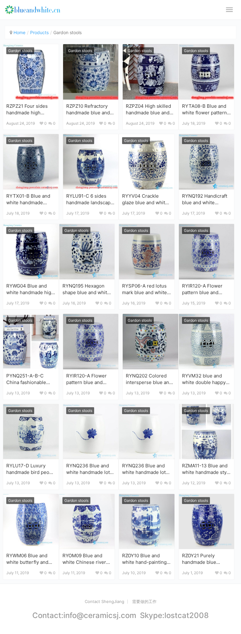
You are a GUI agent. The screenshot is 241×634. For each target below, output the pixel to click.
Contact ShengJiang (104, 601)
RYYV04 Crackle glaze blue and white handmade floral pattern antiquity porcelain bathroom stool (145, 199)
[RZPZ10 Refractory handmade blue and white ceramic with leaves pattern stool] (91, 72)
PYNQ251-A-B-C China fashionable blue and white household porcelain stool (29, 379)
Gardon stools (20, 50)
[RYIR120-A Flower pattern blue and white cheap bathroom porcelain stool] (206, 251)
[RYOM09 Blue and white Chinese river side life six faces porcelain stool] (87, 521)
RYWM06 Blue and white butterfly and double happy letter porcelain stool (28, 559)
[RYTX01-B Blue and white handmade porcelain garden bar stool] (31, 162)
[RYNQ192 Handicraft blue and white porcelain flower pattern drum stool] (206, 162)
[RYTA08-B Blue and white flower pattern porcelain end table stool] (206, 72)
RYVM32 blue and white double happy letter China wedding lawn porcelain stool (205, 379)
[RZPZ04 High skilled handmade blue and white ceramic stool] (150, 72)
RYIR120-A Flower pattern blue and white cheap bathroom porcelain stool (203, 289)
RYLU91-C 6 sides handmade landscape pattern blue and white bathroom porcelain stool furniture (89, 199)
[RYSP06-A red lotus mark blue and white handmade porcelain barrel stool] (146, 251)
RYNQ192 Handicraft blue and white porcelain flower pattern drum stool (204, 199)
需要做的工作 (144, 601)
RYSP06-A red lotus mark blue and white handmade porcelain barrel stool (144, 289)
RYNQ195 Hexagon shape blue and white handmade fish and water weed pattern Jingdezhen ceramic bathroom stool (86, 289)
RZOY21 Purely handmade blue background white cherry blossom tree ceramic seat (204, 559)
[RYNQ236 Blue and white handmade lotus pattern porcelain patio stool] (91, 432)
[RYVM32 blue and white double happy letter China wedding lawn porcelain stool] (206, 341)
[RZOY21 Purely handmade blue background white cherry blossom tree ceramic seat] (206, 521)
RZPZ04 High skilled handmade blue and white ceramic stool (148, 109)
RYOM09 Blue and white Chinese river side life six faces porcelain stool (84, 559)
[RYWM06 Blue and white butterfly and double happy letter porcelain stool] (31, 521)
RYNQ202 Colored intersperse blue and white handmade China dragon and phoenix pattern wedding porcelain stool (149, 379)
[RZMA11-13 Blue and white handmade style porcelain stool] (206, 432)
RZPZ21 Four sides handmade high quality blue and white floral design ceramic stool (30, 109)
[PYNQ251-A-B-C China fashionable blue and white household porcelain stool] (31, 341)
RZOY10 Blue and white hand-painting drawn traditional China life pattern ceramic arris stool (144, 559)
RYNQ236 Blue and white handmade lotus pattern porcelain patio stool (90, 469)
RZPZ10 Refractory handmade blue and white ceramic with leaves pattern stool (88, 109)
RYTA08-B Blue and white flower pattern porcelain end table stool (204, 109)
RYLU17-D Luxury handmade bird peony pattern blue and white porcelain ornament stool (30, 469)
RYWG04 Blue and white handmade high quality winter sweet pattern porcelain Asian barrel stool (30, 289)
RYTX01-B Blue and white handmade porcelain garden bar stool (29, 199)
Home (19, 32)
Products (39, 32)
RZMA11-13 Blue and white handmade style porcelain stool (206, 469)
